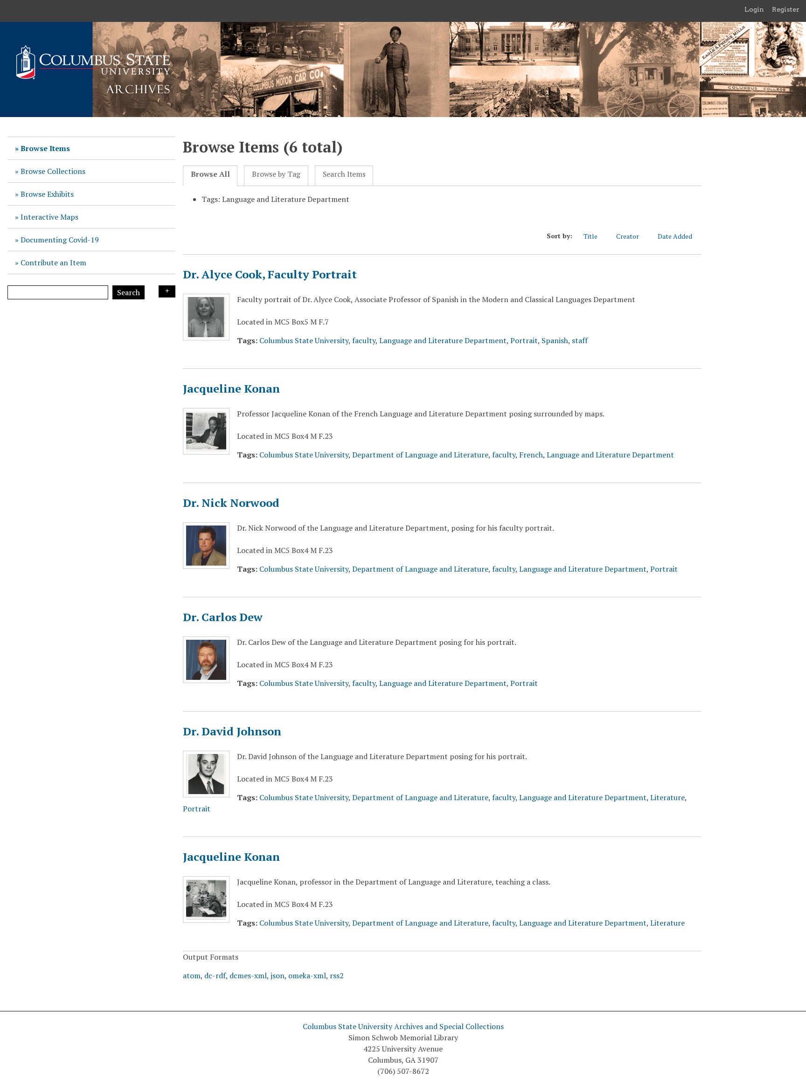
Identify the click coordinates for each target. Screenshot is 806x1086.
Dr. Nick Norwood (231, 502)
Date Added (675, 236)
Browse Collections (53, 171)
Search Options (167, 291)
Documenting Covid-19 (60, 240)
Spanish (555, 340)
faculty (363, 340)
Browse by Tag (276, 174)
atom (192, 975)
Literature (667, 797)
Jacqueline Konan (231, 388)
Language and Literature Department (443, 340)
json (278, 975)
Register (785, 9)
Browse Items (45, 148)
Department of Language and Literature (420, 455)
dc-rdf (215, 975)
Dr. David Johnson (232, 731)
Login (754, 9)
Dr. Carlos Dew (223, 616)
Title (591, 236)
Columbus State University (303, 340)
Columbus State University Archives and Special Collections (403, 1026)
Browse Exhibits (47, 194)
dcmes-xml (248, 975)
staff (580, 340)
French (531, 455)
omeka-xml (307, 975)
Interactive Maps (49, 217)
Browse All (210, 174)
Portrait (524, 340)
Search (128, 292)
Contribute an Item (53, 262)
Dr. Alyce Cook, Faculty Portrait (270, 274)
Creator (627, 236)
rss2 (337, 975)
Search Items (344, 174)
